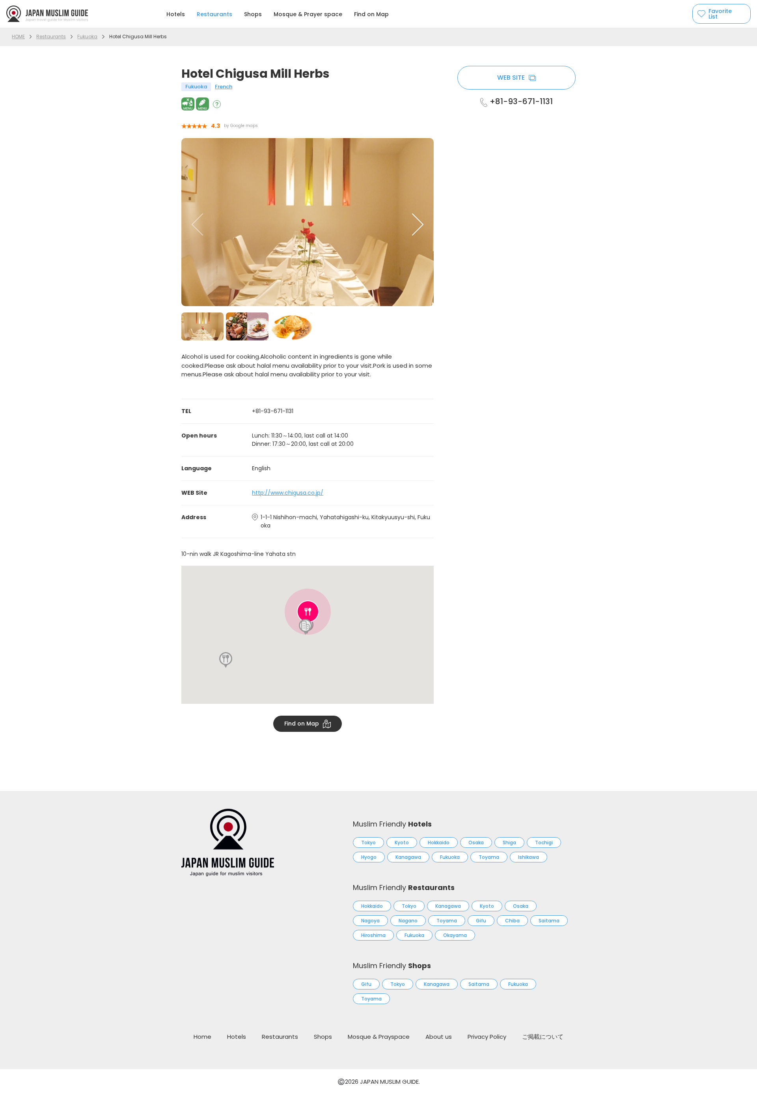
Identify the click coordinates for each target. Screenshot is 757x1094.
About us (438, 1036)
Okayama (455, 935)
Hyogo (369, 857)
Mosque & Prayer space (308, 14)
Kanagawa (408, 857)
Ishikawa (528, 857)
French (223, 86)
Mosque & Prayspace (379, 1036)
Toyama (489, 857)
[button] (417, 224)
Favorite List (720, 14)
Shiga (509, 842)
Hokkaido (438, 842)
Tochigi (544, 842)
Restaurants (214, 14)
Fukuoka (87, 36)
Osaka (476, 842)
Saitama (549, 920)
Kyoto (402, 842)
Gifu (481, 920)
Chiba (512, 920)
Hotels (175, 14)
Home (202, 1036)
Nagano (408, 920)
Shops (253, 14)
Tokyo (368, 842)
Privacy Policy (487, 1036)
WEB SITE (511, 77)
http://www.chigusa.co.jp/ (287, 493)
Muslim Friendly (392, 824)
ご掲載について (542, 1036)
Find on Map (371, 14)
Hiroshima (373, 935)
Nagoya (370, 920)
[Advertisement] (516, 244)
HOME (18, 36)
